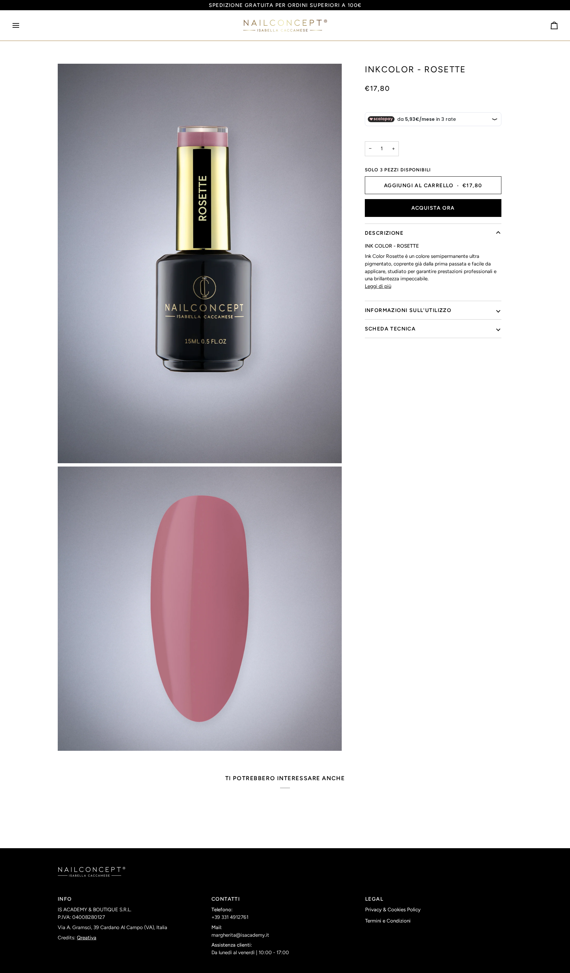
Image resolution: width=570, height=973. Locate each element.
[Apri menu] (22, 25)
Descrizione (384, 233)
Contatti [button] (225, 899)
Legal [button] (374, 899)
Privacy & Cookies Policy (393, 910)
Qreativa (86, 938)
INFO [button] (65, 899)
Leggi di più (378, 286)
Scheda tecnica (390, 329)
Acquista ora (433, 208)
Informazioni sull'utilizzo (408, 310)
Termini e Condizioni (388, 921)
